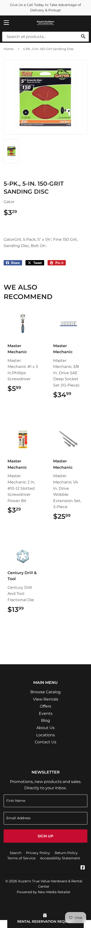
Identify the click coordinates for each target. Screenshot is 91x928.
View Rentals (45, 699)
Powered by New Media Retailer (44, 892)
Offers (45, 706)
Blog (45, 720)
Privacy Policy (38, 853)
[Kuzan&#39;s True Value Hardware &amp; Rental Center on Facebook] (83, 868)
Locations (45, 735)
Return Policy (66, 853)
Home (9, 49)
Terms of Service (21, 858)
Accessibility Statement (60, 858)
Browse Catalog (45, 692)
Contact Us (45, 742)
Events (45, 713)
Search (15, 853)
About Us (45, 727)
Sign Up (45, 836)
